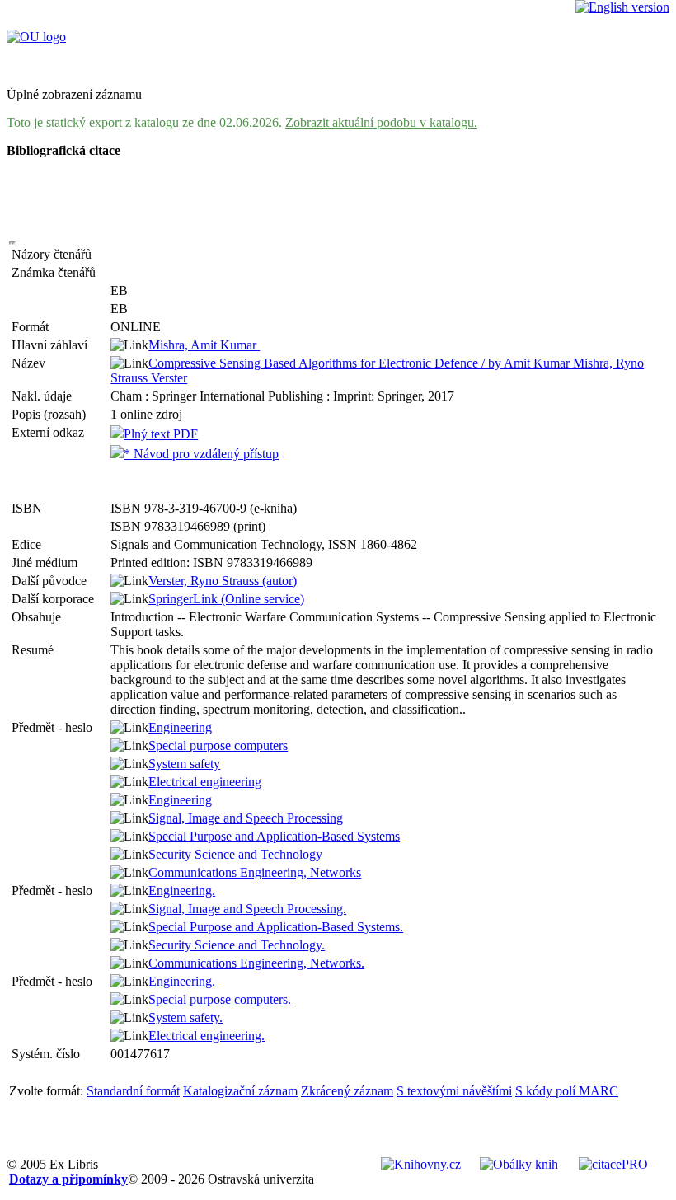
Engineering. (181, 891)
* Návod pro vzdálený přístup (201, 454)
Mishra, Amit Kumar (204, 345)
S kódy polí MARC (566, 1091)
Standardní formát (133, 1091)
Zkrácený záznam (347, 1091)
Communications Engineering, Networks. (256, 963)
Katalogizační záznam (240, 1091)
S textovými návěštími (454, 1091)
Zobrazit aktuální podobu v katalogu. (381, 122)
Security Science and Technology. (236, 945)
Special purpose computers (218, 745)
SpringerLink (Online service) (226, 599)
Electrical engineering (204, 782)
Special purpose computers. (219, 999)
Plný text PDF (161, 434)
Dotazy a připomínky (68, 1179)
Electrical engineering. (206, 1036)
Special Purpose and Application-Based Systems (274, 836)
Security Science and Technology (235, 854)
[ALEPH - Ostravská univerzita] (36, 37)
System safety (184, 764)
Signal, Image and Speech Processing (245, 818)
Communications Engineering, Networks (254, 872)
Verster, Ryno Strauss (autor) (222, 581)
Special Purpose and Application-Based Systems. (275, 927)
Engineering (180, 727)
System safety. (185, 1017)
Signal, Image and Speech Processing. (247, 909)
